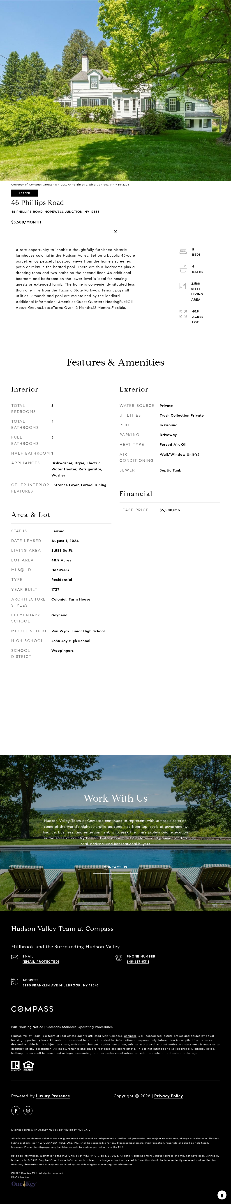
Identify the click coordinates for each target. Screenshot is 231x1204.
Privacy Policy (168, 1096)
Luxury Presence (53, 1096)
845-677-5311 (138, 962)
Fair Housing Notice (27, 1027)
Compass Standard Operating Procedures (79, 1027)
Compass (130, 1035)
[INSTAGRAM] (27, 1110)
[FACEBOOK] (15, 1110)
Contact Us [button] (115, 867)
